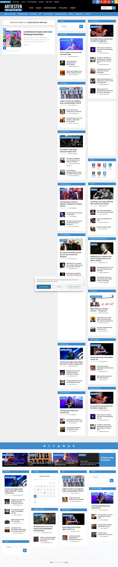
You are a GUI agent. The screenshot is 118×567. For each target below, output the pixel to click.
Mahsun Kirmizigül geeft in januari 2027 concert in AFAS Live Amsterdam (105, 80)
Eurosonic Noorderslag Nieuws (69, 137)
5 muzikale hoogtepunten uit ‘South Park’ (40, 464)
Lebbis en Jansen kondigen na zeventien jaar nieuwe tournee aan (48, 539)
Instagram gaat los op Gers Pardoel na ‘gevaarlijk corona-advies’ (74, 119)
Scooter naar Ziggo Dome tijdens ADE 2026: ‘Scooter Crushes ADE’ (14, 491)
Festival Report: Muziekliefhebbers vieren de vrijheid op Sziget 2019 (74, 172)
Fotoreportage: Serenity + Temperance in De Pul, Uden (105, 516)
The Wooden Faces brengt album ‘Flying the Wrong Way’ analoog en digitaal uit (105, 319)
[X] (4, 41)
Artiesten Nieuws (73, 56)
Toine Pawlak (72, 208)
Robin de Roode (73, 123)
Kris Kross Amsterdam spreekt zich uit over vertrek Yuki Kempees (70, 255)
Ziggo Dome (48, 2)
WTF (40, 14)
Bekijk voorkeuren (74, 287)
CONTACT (73, 8)
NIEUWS (38, 8)
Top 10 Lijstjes (48, 14)
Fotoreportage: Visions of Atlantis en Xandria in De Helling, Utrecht (71, 204)
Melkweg (56, 2)
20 (44, 493)
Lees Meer (26, 44)
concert (23, 2)
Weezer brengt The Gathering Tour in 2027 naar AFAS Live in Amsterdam (105, 90)
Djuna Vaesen (72, 105)
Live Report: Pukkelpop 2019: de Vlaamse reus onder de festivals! (73, 160)
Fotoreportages (23, 14)
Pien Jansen (7, 461)
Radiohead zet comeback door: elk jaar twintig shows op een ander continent (74, 265)
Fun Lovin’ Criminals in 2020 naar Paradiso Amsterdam (14, 464)
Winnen (71, 14)
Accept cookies (43, 287)
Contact (66, 562)
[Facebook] (4, 30)
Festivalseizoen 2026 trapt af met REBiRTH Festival (17, 511)
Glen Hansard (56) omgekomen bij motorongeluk (71, 63)
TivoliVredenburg (32, 2)
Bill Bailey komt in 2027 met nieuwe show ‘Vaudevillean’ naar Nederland (43, 529)
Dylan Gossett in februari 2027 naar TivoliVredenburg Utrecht (105, 49)
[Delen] (4, 48)
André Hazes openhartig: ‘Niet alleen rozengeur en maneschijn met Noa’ (73, 275)
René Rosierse (72, 153)
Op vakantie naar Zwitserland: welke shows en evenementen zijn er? (18, 529)
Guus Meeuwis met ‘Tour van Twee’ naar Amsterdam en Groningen (105, 269)
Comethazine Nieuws (11, 32)
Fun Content (32, 455)
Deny (59, 287)
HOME (31, 8)
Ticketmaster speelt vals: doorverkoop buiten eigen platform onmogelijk (104, 279)
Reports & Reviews (10, 14)
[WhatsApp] (4, 37)
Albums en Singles (96, 296)
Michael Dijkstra (59, 461)
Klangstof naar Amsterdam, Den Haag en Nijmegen (64, 464)
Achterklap (33, 14)
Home (51, 562)
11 (38, 489)
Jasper (31, 461)
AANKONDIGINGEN (50, 8)
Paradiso (41, 2)
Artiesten (87, 14)
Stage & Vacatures (60, 14)
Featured (63, 398)
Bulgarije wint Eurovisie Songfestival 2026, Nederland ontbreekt (73, 372)
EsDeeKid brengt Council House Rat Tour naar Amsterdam (104, 71)
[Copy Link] (4, 33)
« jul (35, 502)
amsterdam (15, 2)
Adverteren (79, 14)
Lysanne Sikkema (73, 175)
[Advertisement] (71, 313)
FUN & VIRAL (63, 8)
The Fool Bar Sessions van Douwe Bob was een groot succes (90, 464)
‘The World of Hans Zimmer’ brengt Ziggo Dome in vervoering (74, 222)
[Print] (4, 44)
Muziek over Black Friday (104, 227)
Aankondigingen (65, 40)
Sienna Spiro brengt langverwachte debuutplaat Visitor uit (105, 368)
